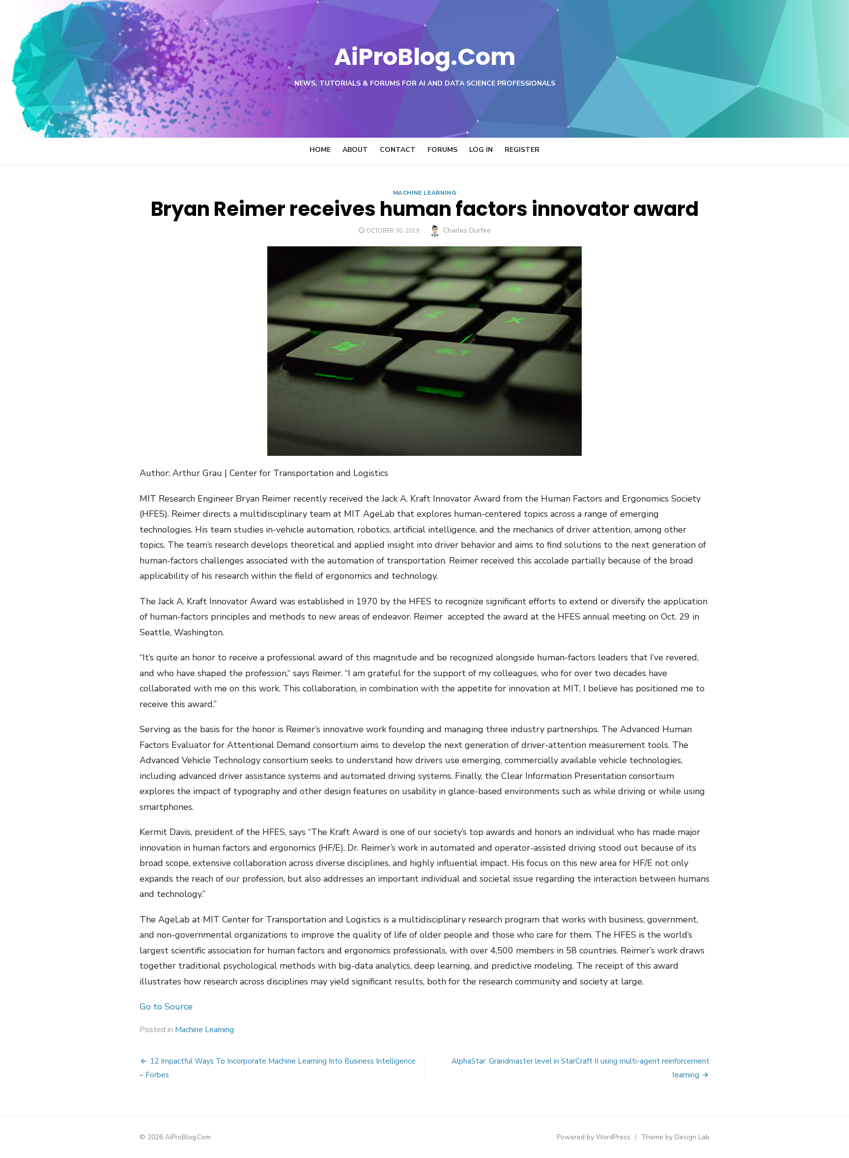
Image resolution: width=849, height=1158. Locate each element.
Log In (481, 149)
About (355, 149)
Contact (398, 149)
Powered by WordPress (593, 1137)
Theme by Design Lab (675, 1137)
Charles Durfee (467, 230)
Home (320, 149)
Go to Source (166, 1006)
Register (522, 149)
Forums (442, 149)
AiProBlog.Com (424, 56)
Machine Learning (424, 193)
